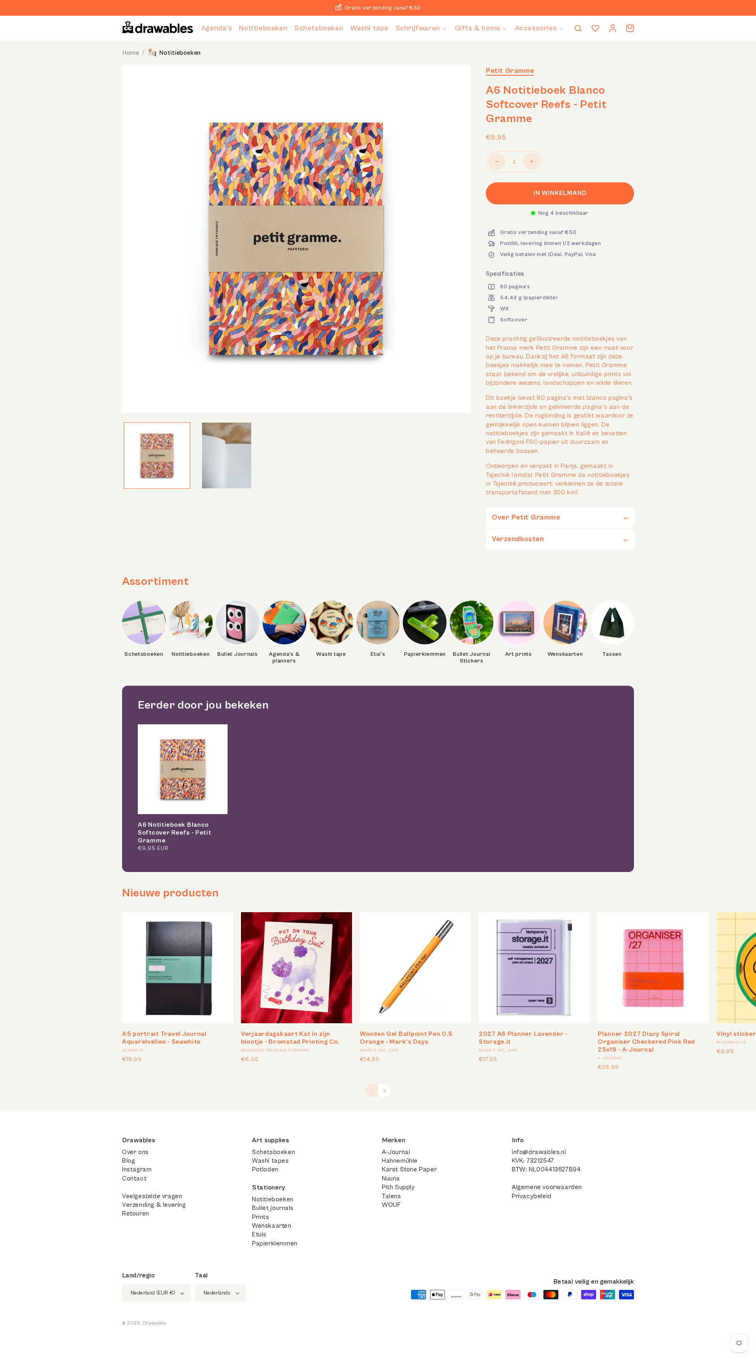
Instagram (137, 1169)
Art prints (518, 654)
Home (130, 52)
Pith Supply (398, 1187)
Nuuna (391, 1178)
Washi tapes (270, 1160)
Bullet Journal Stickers (471, 657)
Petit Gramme (510, 71)
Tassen (611, 654)
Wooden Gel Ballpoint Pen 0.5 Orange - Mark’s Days (406, 1037)
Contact (134, 1178)
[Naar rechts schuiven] (384, 1090)
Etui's (378, 654)
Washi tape (331, 654)
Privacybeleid (532, 1196)
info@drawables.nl (539, 1152)
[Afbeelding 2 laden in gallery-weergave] (226, 455)
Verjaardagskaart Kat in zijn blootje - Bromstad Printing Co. (290, 1037)
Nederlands (217, 1293)
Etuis (259, 1234)
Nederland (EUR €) (153, 1293)
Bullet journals (273, 1208)
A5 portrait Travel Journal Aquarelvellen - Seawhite (164, 1037)
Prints (260, 1217)
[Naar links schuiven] (371, 1090)
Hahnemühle (400, 1160)
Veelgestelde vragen (152, 1196)
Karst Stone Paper (409, 1169)
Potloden (265, 1169)
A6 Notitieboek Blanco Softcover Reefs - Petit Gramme (174, 832)
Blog (128, 1160)
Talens (391, 1196)
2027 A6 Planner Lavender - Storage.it (523, 1037)
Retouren (135, 1213)
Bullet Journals (237, 654)
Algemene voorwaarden (547, 1187)
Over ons (135, 1152)
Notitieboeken (180, 52)
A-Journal (396, 1152)
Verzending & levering (154, 1204)
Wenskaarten (565, 654)
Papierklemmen (425, 654)
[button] (422, 28)
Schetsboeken (143, 654)
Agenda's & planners (284, 657)
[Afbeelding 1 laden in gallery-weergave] (157, 455)
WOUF (391, 1204)
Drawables (154, 1323)
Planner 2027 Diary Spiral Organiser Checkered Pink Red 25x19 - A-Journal (646, 1041)
